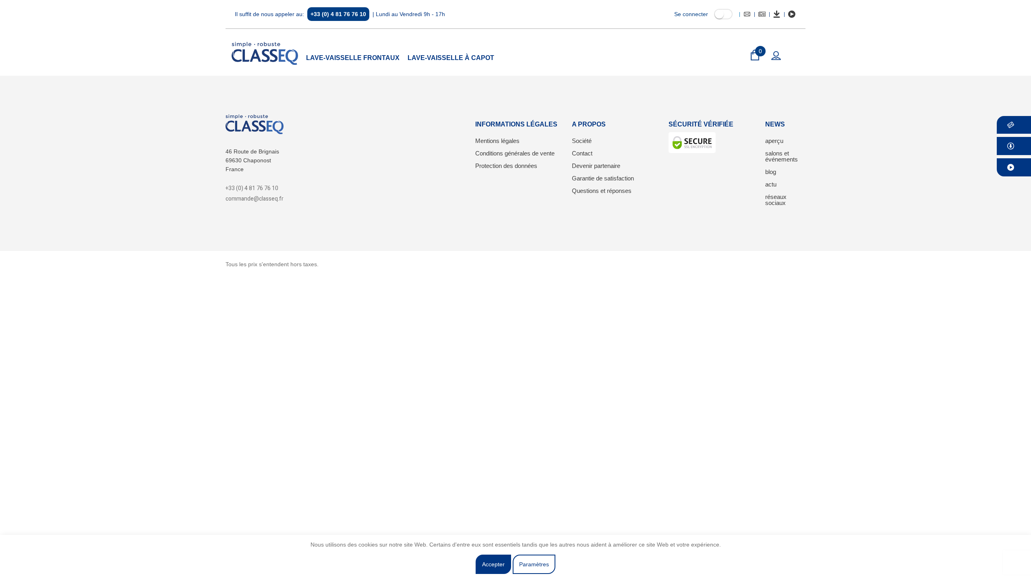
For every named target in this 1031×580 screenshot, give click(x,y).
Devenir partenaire (596, 166)
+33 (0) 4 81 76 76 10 (338, 14)
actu (770, 184)
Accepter (493, 564)
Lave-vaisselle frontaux (353, 57)
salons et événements (781, 156)
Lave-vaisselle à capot (451, 57)
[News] (762, 14)
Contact (582, 153)
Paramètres (534, 564)
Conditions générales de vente (515, 153)
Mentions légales (497, 141)
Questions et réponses (601, 191)
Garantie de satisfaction (603, 178)
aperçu (774, 141)
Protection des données (506, 166)
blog (770, 172)
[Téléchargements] (776, 14)
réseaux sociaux (776, 200)
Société (582, 141)
